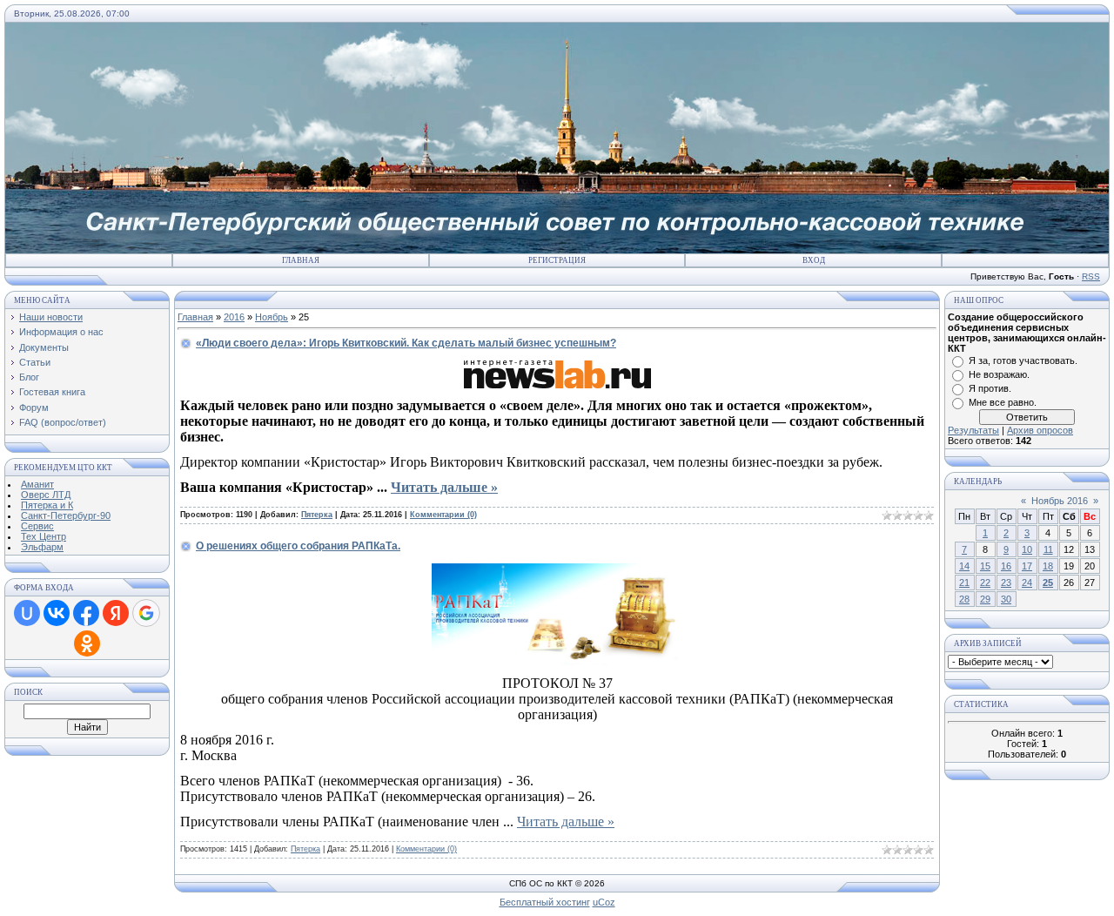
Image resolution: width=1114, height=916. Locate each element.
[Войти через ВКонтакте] (57, 613)
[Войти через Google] (146, 613)
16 (1006, 566)
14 (964, 566)
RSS (1091, 276)
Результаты (973, 430)
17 (1027, 566)
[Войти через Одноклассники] (87, 643)
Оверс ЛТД (45, 494)
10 (1027, 549)
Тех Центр (43, 536)
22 (985, 582)
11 (1048, 549)
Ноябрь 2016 (1059, 500)
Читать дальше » (444, 487)
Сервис (37, 526)
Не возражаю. (999, 374)
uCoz (604, 902)
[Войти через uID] (27, 613)
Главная (300, 260)
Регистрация (557, 260)
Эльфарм (42, 547)
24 (1027, 582)
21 (964, 582)
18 (1048, 566)
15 (985, 566)
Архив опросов (1040, 430)
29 (985, 599)
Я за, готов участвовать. (1023, 360)
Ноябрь (271, 317)
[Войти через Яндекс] (116, 613)
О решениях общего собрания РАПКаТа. (298, 546)
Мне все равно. (1003, 402)
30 (1006, 599)
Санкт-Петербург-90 (66, 515)
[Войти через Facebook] (86, 613)
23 (1006, 582)
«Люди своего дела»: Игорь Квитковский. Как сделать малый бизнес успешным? (406, 343)
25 (1048, 582)
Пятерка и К (47, 505)
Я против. (990, 388)
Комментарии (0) (443, 514)
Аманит (37, 484)
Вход (813, 260)
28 (964, 599)
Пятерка (316, 514)
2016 (234, 317)
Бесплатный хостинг (545, 902)
